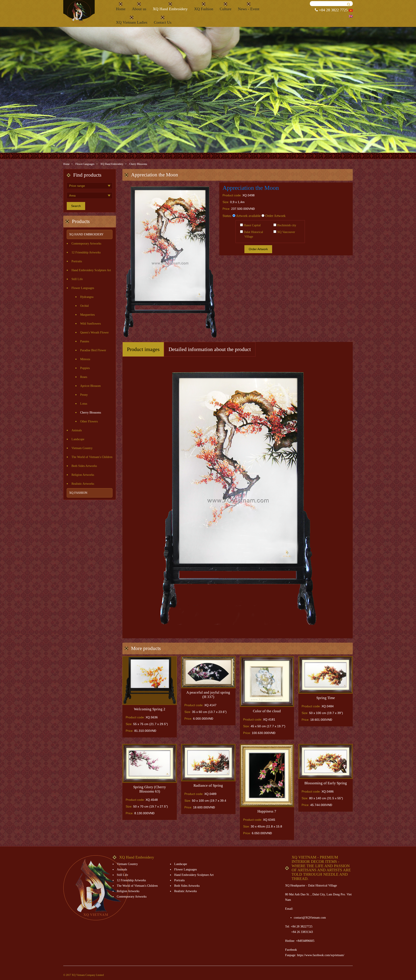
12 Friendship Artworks (86, 252)
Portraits (77, 261)
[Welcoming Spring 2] (149, 680)
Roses (83, 377)
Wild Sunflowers (90, 323)
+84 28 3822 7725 (333, 10)
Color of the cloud (267, 711)
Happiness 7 (266, 811)
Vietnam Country (82, 448)
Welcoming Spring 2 (149, 709)
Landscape (78, 439)
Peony (84, 394)
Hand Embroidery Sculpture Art (91, 270)
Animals (77, 430)
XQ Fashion (203, 9)
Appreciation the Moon (251, 187)
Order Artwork (275, 216)
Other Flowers (89, 421)
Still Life (77, 279)
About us (139, 9)
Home (120, 9)
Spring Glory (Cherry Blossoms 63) (149, 789)
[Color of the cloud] (267, 681)
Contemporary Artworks (86, 243)
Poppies (85, 368)
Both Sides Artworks (84, 466)
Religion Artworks (83, 474)
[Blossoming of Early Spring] (325, 761)
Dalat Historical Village (253, 234)
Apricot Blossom (90, 385)
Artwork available (248, 216)
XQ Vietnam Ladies (131, 22)
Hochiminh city (286, 225)
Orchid (84, 305)
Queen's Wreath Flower (94, 332)
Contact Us (162, 22)
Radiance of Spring (208, 785)
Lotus (83, 403)
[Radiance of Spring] (208, 762)
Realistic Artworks (83, 483)
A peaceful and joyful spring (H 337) (208, 694)
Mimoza (85, 359)
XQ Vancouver (285, 232)
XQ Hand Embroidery (170, 9)
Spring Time (325, 698)
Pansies (84, 341)
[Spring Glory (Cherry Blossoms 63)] (149, 763)
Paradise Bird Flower (93, 350)
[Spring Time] (325, 675)
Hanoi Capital (252, 225)
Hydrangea (86, 297)
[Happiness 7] (267, 775)
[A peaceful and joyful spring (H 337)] (208, 672)
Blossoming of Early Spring (325, 783)
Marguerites (87, 314)
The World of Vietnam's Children (92, 457)
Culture (225, 9)
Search (76, 206)
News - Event (248, 9)
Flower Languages (84, 164)
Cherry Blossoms (138, 164)
